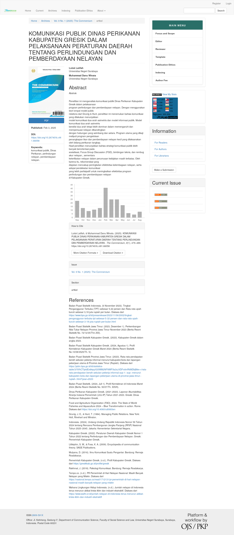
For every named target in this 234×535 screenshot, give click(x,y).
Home (28, 10)
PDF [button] (46, 120)
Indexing (66, 10)
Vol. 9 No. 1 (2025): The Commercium (73, 20)
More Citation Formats (85, 252)
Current (39, 10)
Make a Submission (164, 169)
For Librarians (162, 155)
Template (160, 57)
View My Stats (169, 94)
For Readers (161, 142)
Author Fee (162, 80)
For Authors (161, 149)
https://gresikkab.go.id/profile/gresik (91, 463)
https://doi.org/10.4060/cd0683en (98, 409)
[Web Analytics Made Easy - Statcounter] (157, 94)
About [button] (100, 10)
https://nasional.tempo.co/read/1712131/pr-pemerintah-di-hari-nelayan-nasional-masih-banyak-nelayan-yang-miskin (105, 481)
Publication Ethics (84, 10)
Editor (159, 41)
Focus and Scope (165, 33)
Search (221, 10)
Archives (52, 10)
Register (216, 3)
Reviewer (160, 49)
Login (228, 3)
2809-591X (37, 515)
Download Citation (112, 252)
